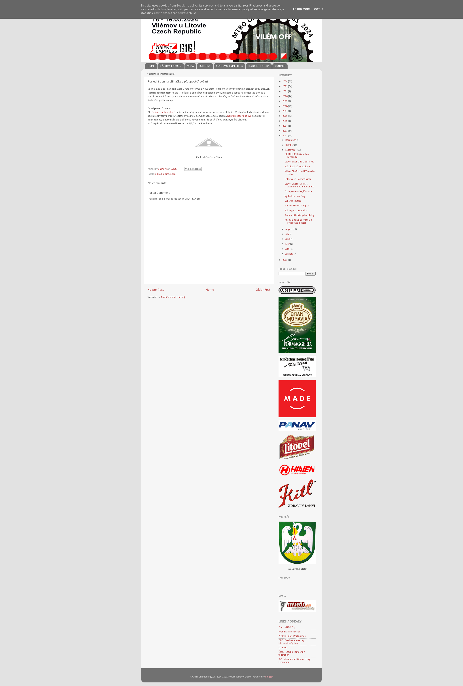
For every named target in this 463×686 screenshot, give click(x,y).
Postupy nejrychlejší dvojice (298, 191)
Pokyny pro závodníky (296, 210)
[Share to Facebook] (196, 169)
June (287, 239)
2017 (285, 111)
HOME (151, 66)
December (290, 140)
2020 (285, 96)
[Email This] (186, 169)
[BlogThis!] (189, 169)
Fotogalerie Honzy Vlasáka (298, 179)
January (289, 254)
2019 (285, 101)
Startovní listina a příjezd (297, 206)
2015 (285, 121)
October (289, 145)
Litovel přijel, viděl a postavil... (299, 162)
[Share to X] (193, 169)
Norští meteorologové (239, 116)
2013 (285, 131)
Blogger (269, 677)
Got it (318, 9)
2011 (285, 260)
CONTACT (280, 66)
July (287, 234)
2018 (285, 106)
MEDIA (190, 66)
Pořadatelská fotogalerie (297, 167)
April (288, 249)
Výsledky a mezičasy (295, 196)
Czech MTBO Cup (287, 627)
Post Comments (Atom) (173, 297)
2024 (285, 81)
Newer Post (155, 290)
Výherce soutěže (293, 201)
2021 (285, 91)
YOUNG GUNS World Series (292, 636)
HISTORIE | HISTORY (259, 66)
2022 (285, 86)
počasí (173, 174)
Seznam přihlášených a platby (299, 215)
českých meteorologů (163, 112)
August (289, 229)
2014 (285, 126)
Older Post (263, 290)
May (287, 244)
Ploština (165, 174)
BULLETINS (204, 66)
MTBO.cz (283, 648)
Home (210, 290)
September (291, 150)
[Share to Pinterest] (200, 169)
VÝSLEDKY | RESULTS (170, 66)
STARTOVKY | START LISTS (229, 66)
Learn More (302, 9)
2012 (157, 174)
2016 (285, 116)
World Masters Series (289, 632)
